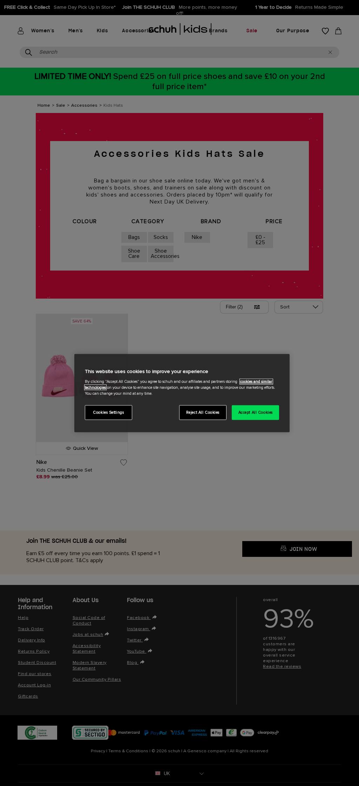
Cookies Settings (108, 412)
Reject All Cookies (202, 412)
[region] (182, 393)
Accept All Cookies (255, 412)
